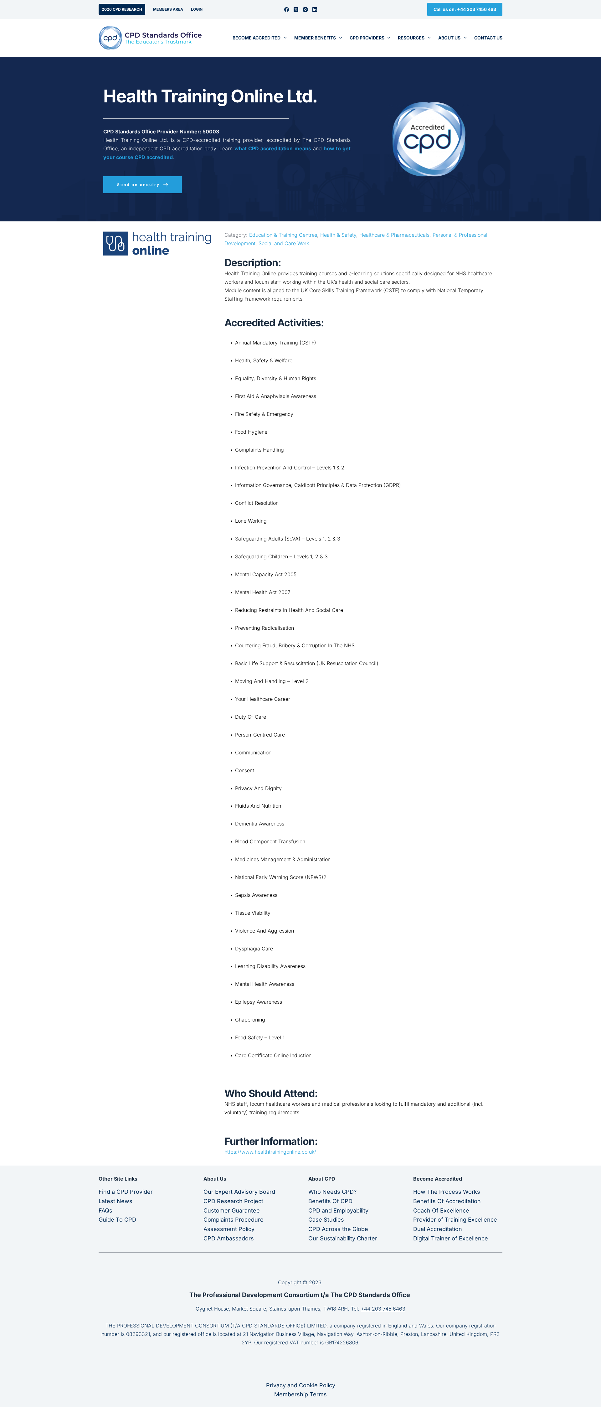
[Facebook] (286, 9)
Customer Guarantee (231, 1210)
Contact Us (488, 37)
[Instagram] (305, 9)
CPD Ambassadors (228, 1238)
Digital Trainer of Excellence (450, 1238)
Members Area (168, 9)
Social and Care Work (284, 243)
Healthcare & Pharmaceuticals (394, 235)
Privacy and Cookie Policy (300, 1385)
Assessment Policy (228, 1229)
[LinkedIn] (314, 9)
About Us (449, 37)
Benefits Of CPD (330, 1201)
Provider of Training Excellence (455, 1219)
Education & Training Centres (283, 235)
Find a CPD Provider (126, 1191)
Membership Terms (300, 1394)
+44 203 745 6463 (383, 1309)
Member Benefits (315, 37)
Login (197, 9)
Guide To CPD (117, 1219)
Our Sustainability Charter (342, 1238)
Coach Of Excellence (441, 1210)
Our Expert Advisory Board (239, 1191)
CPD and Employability (338, 1210)
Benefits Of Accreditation (447, 1201)
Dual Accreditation (437, 1229)
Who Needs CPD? (332, 1191)
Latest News (115, 1201)
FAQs (105, 1210)
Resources (411, 37)
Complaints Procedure (233, 1219)
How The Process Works (446, 1191)
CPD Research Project (233, 1201)
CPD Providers (367, 37)
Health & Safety (338, 235)
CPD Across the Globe (338, 1229)
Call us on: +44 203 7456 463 (465, 9)
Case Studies (326, 1219)
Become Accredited (256, 37)
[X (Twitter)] (296, 9)
